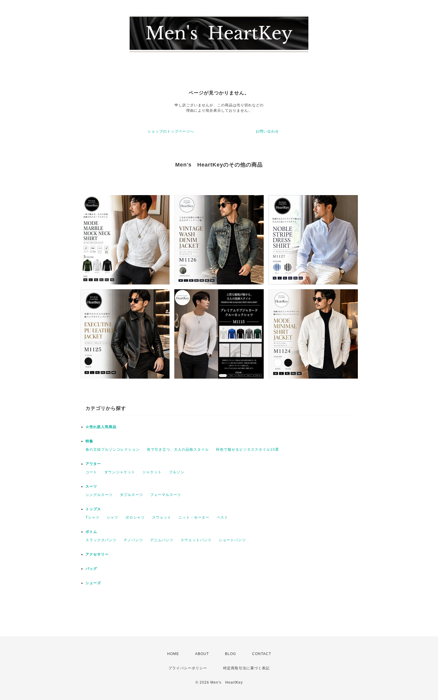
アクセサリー (97, 554)
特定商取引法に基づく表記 (246, 668)
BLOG (230, 654)
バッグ (91, 569)
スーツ (91, 486)
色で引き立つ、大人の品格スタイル (178, 449)
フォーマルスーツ (165, 495)
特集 (89, 441)
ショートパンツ (232, 540)
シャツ (112, 517)
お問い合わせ (267, 131)
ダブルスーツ (131, 495)
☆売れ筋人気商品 (101, 427)
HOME (173, 654)
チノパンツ (133, 540)
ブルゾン (176, 472)
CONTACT (261, 654)
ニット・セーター (193, 517)
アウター (93, 464)
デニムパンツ (161, 540)
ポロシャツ (135, 517)
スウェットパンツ (196, 540)
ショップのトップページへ (170, 131)
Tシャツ (93, 517)
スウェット (161, 517)
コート (91, 472)
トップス (93, 509)
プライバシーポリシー (187, 668)
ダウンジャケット (119, 472)
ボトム (91, 532)
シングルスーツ (99, 495)
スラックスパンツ (101, 540)
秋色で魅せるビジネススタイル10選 (247, 449)
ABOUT (202, 654)
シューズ (93, 583)
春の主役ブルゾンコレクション (113, 449)
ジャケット (152, 472)
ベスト (222, 517)
